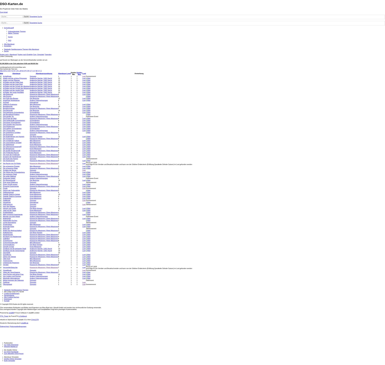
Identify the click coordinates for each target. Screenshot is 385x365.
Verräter (6, 265)
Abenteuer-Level (64, 73)
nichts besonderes (9, 222)
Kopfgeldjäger (8, 212)
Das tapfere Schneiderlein (12, 128)
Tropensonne (7, 261)
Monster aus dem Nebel (11, 216)
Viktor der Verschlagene (11, 272)
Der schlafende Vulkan (11, 140)
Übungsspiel (7, 284)
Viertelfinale (7, 270)
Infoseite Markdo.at (10, 346)
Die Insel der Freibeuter (11, 155)
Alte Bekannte (8, 94)
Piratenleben (7, 224)
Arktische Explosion (10, 104)
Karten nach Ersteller (25, 54)
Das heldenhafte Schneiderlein (14, 120)
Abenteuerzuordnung (44, 73)
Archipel (6, 102)
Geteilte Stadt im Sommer (12, 196)
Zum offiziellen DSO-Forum (13, 353)
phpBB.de (24, 323)
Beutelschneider (9, 108)
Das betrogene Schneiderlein (13, 112)
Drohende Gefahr (9, 178)
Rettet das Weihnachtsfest (12, 230)
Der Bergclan (34, 98)
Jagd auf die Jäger (9, 210)
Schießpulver (8, 240)
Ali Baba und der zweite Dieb (13, 90)
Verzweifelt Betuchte (10, 267)
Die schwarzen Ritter (10, 168)
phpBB (11, 313)
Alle (1, 71)
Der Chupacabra (9, 130)
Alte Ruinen (7, 96)
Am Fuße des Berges (10, 98)
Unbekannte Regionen (11, 263)
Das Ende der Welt (9, 118)
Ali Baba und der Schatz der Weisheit (16, 86)
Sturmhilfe (6, 253)
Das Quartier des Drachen (12, 124)
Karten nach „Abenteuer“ (8, 54)
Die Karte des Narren (10, 159)
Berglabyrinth (8, 106)
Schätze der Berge (9, 170)
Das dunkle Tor (8, 116)
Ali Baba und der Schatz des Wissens (16, 88)
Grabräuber (7, 198)
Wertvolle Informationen (11, 278)
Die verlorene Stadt (10, 174)
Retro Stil (6, 228)
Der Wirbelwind (8, 144)
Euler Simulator (9, 360)
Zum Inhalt (4, 12)
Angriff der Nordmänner (11, 100)
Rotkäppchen (8, 232)
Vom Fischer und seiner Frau (13, 274)
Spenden (48, 54)
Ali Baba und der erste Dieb (13, 84)
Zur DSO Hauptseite (11, 352)
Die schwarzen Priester (11, 166)
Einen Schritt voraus (10, 184)
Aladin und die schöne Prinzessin (15, 78)
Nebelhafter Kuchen (10, 220)
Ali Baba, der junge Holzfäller (13, 92)
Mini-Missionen (35, 104)
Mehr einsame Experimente (13, 214)
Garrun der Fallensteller (11, 190)
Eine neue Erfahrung (10, 182)
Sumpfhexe (7, 255)
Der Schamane (8, 138)
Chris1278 (35, 320)
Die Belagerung (8, 149)
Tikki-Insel (6, 259)
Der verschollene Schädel (12, 142)
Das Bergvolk (8, 110)
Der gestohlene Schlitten (12, 132)
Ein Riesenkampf (9, 180)
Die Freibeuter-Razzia (11, 153)
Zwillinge (6, 282)
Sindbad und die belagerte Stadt (14, 249)
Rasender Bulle (8, 226)
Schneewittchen (8, 245)
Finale (5, 188)
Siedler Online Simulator (12, 359)
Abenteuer (16, 73)
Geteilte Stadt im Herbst (11, 194)
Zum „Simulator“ (39, 54)
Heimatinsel (34, 102)
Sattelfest (6, 238)
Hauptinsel (7, 202)
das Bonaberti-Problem (11, 114)
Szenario (33, 76)
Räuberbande (8, 234)
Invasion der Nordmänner (12, 157)
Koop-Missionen (35, 144)
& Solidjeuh (23, 316)
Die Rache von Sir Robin (12, 163)
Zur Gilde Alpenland (11, 345)
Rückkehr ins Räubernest (12, 236)
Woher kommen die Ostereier (13, 280)
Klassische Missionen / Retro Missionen (44, 94)
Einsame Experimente (11, 186)
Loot (84, 73)
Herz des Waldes (9, 206)
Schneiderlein (35, 112)
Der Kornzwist (8, 134)
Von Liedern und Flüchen (12, 276)
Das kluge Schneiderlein (12, 122)
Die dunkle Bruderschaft (11, 151)
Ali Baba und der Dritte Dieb (13, 82)
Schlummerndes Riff (10, 243)
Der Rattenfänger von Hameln (13, 136)
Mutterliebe (7, 218)
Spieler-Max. (79, 73)
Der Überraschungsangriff (12, 147)
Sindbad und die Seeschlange (14, 251)
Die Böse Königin (36, 136)
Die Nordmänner (9, 161)
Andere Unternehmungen (39, 100)
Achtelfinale (7, 76)
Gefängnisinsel (8, 192)
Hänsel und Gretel (9, 208)
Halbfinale (6, 200)
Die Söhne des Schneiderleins (14, 172)
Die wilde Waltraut (9, 176)
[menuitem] (17, 31)
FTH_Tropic (4, 316)
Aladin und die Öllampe (11, 80)
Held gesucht (7, 204)
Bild (1, 73)
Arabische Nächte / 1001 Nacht (41, 78)
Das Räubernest (9, 126)
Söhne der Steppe (9, 257)
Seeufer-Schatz (8, 247)
